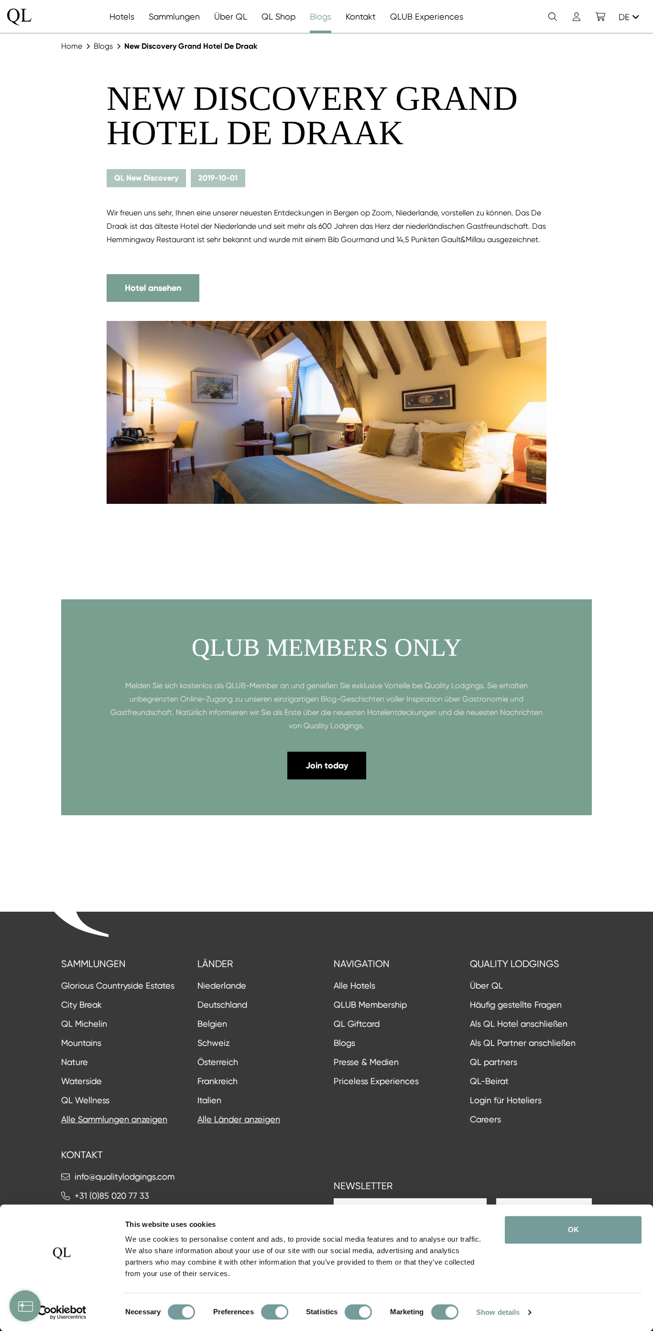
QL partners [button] (493, 1062)
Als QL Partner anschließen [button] (523, 1043)
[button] (600, 16)
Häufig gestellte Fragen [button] (516, 1005)
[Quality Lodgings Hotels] (19, 17)
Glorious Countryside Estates (117, 985)
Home (71, 46)
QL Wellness (85, 1100)
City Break (81, 1005)
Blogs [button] (344, 1043)
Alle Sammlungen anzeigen (114, 1119)
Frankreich (217, 1081)
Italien (209, 1100)
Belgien (212, 1024)
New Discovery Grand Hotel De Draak (190, 46)
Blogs (103, 46)
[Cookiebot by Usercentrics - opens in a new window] (62, 1312)
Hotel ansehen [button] (153, 288)
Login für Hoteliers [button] (506, 1100)
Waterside (81, 1081)
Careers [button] (485, 1119)
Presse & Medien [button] (366, 1062)
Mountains (81, 1043)
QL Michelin (84, 1024)
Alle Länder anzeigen (238, 1119)
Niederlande (221, 985)
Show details (498, 1312)
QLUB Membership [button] (370, 1005)
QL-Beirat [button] (489, 1081)
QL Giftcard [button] (357, 1024)
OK (573, 1229)
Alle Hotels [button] (354, 985)
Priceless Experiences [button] (376, 1081)
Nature (74, 1062)
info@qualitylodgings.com (124, 1176)
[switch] (274, 1312)
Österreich (217, 1062)
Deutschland (222, 1005)
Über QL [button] (486, 985)
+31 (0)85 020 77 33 (112, 1196)
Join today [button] (326, 765)
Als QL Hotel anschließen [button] (518, 1024)
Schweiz (213, 1043)
